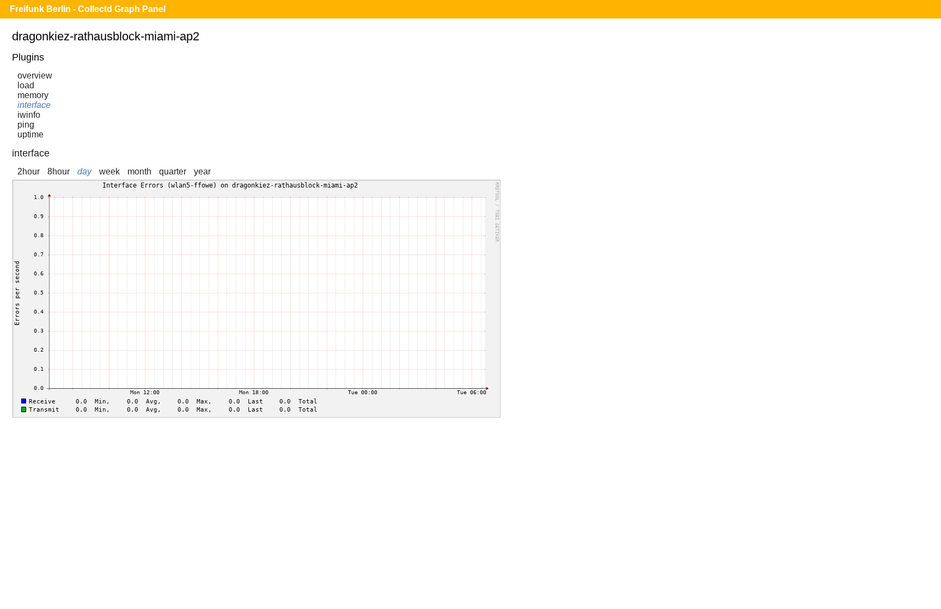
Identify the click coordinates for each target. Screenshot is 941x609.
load (25, 85)
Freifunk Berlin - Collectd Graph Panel (88, 9)
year (202, 171)
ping (25, 124)
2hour (28, 171)
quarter (172, 171)
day (84, 171)
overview (34, 75)
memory (32, 95)
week (109, 171)
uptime (30, 134)
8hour (58, 171)
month (139, 171)
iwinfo (28, 114)
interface (34, 105)
